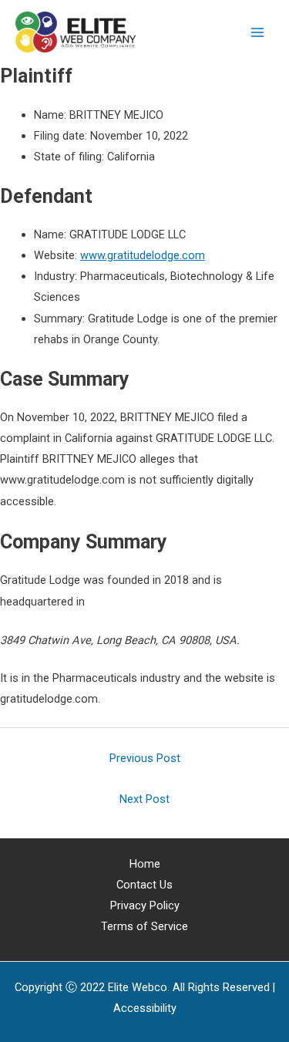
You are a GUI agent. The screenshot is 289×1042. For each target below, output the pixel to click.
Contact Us (144, 885)
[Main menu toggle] (257, 32)
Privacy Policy (145, 905)
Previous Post (144, 758)
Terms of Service (144, 926)
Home (144, 864)
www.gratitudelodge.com (142, 255)
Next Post (144, 799)
